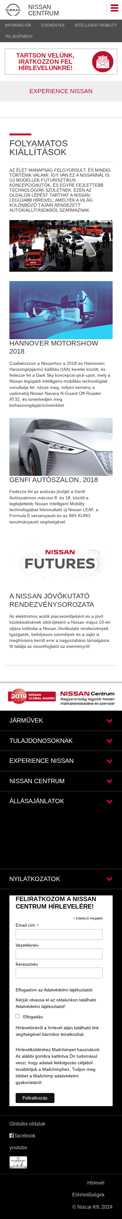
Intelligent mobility (96, 25)
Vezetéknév (27, 945)
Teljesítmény (19, 36)
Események (53, 25)
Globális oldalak (27, 1123)
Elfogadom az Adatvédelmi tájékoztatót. (55, 989)
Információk (18, 25)
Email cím (27, 925)
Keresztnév (27, 964)
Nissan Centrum (43, 10)
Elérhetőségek (88, 1194)
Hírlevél (95, 1183)
